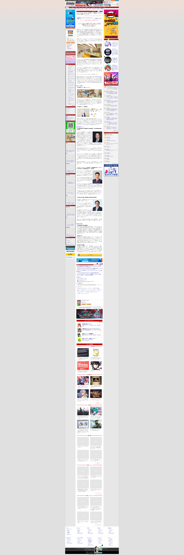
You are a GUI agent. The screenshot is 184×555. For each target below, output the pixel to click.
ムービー (90, 8)
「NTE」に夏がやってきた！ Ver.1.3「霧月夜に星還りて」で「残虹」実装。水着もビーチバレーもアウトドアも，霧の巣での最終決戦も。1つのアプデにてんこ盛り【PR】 (96, 417)
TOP (67, 7)
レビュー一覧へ (98, 493)
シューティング (111, 542)
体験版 (68, 530)
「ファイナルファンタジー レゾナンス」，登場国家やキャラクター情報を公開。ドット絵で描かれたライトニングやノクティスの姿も (112, 128)
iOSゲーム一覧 (90, 544)
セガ (67, 37)
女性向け (86, 7)
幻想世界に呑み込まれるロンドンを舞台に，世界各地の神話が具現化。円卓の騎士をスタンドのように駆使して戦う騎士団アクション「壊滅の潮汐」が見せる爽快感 (83, 490)
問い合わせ (79, 0)
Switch (79, 7)
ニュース (87, 293)
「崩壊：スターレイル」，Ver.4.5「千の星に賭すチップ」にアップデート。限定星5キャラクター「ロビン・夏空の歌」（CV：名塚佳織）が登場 (83, 399)
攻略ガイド (78, 8)
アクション (90, 288)
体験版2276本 (72, 5)
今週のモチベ (69, 68)
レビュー (82, 8)
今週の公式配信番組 (70, 71)
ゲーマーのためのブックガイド (71, 85)
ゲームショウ (94, 8)
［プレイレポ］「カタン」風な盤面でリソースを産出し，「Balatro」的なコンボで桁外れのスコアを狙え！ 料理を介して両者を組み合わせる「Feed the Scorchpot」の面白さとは (83, 477)
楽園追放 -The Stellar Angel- (110, 156)
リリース (83, 293)
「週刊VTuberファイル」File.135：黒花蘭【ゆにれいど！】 (95, 371)
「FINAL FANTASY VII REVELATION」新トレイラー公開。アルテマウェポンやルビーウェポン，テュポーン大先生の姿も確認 (112, 88)
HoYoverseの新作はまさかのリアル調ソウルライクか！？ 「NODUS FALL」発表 (112, 106)
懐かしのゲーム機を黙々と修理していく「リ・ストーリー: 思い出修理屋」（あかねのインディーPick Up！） (96, 460)
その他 (110, 544)
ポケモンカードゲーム (109, 135)
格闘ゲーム (110, 540)
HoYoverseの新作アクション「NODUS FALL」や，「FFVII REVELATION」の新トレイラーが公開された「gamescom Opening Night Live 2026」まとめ (112, 123)
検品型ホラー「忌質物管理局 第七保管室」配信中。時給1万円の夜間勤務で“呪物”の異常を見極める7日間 (96, 386)
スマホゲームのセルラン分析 (71, 77)
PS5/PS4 (76, 7)
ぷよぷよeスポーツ (70, 34)
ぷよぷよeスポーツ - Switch (85, 300)
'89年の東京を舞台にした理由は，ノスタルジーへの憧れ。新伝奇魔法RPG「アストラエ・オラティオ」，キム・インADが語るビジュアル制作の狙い (70, 215)
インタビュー (86, 8)
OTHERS (79, 293)
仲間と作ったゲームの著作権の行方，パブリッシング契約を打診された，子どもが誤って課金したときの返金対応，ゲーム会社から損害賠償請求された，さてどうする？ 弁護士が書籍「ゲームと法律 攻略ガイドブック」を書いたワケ (83, 431)
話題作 (66, 8)
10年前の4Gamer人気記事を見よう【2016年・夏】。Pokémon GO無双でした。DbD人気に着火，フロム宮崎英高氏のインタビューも (70, 161)
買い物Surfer (69, 97)
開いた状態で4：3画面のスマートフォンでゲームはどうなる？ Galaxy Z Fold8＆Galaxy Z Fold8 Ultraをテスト (96, 490)
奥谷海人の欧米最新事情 (71, 65)
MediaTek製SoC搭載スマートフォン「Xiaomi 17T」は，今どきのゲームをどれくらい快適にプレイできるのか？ (96, 477)
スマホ (83, 7)
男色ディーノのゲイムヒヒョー (71, 75)
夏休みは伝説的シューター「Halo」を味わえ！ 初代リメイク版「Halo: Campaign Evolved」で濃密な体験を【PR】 (96, 430)
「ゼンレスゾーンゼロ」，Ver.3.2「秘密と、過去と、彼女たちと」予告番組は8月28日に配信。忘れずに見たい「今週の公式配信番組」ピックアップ (96, 447)
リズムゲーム (110, 543)
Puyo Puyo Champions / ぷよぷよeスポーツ (84, 281)
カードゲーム (110, 541)
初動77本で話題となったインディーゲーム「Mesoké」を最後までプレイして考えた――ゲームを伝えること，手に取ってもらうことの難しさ (70, 203)
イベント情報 (110, 539)
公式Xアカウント (70, 0)
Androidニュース (90, 539)
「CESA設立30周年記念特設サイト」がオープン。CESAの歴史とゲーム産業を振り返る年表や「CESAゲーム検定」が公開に (96, 358)
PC (69, 7)
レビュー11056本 (68, 5)
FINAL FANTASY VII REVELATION (111, 140)
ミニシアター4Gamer (70, 95)
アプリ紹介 (89, 542)
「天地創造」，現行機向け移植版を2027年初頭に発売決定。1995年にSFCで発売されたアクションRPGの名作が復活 (112, 110)
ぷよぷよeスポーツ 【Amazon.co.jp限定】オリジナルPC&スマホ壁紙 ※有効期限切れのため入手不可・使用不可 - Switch (90, 307)
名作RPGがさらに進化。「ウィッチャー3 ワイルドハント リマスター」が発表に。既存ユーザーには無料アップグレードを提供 (112, 97)
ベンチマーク (100, 543)
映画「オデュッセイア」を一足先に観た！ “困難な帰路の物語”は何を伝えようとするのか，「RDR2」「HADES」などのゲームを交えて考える (70, 151)
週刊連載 (75, 8)
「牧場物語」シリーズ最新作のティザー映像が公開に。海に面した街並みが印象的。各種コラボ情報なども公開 (112, 119)
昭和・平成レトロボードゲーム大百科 (71, 91)
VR (89, 7)
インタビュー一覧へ (98, 524)
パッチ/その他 (69, 48)
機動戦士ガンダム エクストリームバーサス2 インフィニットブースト (112, 150)
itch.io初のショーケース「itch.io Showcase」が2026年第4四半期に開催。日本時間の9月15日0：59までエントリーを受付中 (83, 371)
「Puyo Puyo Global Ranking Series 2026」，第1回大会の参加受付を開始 (88, 272)
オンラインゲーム (71, 8)
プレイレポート (69, 539)
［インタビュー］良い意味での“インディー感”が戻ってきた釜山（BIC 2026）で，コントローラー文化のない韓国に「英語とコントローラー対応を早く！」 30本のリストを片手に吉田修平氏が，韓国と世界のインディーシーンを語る (70, 225)
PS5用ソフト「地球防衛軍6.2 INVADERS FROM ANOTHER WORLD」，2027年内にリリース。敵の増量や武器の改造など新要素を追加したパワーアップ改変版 (112, 93)
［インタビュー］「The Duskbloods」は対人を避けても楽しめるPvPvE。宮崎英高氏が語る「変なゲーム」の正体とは (96, 522)
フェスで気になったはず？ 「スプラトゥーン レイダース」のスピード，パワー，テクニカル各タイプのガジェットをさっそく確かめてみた (70, 193)
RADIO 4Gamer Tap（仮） (71, 82)
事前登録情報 (90, 540)
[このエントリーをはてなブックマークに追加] (101, 11)
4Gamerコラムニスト (70, 92)
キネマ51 (69, 102)
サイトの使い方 (75, 0)
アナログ (100, 7)
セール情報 (89, 541)
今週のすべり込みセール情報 (71, 79)
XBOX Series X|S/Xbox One (70, 117)
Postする (98, 11)
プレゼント (98, 8)
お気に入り (109, 0)
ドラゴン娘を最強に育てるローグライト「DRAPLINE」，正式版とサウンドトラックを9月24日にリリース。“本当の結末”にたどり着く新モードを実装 (83, 386)
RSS (66, 0)
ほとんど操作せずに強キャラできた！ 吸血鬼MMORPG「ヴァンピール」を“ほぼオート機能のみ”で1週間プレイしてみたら (70, 183)
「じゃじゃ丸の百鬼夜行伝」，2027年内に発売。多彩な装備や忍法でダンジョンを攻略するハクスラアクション (112, 114)
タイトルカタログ (80, 533)
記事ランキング (69, 534)
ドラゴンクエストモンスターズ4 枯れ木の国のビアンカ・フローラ (112, 144)
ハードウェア (93, 7)
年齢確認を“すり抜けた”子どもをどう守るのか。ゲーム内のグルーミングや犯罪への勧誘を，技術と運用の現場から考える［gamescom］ (83, 358)
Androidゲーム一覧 (90, 545)
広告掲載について (69, 242)
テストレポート (100, 539)
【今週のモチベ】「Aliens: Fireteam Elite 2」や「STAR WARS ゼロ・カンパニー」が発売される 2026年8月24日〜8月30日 (83, 460)
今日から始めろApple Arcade (71, 87)
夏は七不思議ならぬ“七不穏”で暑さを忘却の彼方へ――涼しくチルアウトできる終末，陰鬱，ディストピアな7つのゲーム (70, 171)
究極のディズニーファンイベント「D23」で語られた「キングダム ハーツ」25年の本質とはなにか (70, 235)
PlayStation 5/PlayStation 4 (70, 118)
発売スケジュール (80, 532)
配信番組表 (102, 8)
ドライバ (68, 113)
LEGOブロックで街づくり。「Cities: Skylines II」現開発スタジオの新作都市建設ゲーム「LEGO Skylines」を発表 (112, 102)
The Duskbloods (108, 153)
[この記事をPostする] (96, 11)
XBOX (72, 7)
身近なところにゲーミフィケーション (71, 100)
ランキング (116, 0)
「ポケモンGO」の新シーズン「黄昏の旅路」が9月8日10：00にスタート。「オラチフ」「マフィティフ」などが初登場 (96, 399)
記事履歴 (113, 0)
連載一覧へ (73, 105)
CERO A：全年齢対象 (96, 288)
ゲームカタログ (111, 545)
